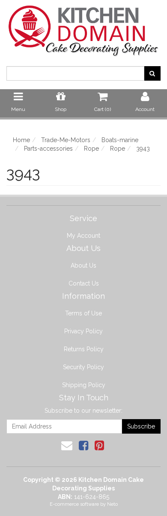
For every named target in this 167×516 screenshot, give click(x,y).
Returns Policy (84, 349)
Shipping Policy (83, 385)
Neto (112, 504)
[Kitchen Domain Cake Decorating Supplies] (83, 28)
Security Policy (83, 367)
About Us (83, 265)
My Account (83, 235)
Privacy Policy (83, 331)
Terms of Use (83, 313)
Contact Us (84, 283)
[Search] (152, 73)
